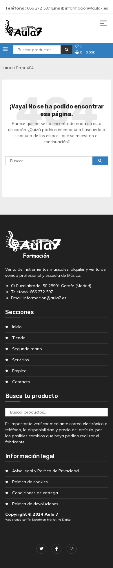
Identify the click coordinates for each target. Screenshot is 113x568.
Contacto (21, 381)
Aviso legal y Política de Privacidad (45, 470)
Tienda (18, 337)
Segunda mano (27, 348)
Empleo (19, 370)
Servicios (20, 359)
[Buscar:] (48, 164)
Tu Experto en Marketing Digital (50, 519)
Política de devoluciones (35, 503)
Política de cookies (30, 481)
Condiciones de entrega (35, 492)
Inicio (7, 67)
